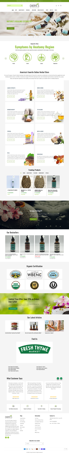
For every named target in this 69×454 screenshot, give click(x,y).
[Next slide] (35, 37)
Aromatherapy (22, 421)
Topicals (21, 425)
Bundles (21, 430)
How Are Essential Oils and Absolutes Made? (33, 333)
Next (63, 58)
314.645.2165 (54, 421)
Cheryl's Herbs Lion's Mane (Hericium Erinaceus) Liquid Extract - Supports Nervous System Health (42, 254)
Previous (6, 58)
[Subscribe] (42, 444)
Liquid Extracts (22, 418)
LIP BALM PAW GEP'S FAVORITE (12, 190)
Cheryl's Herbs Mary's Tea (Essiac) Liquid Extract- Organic (27, 254)
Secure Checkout (38, 428)
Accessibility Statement (39, 421)
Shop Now (10, 28)
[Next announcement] (52, 1)
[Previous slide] (31, 37)
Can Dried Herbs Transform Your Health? (12, 333)
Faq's (36, 430)
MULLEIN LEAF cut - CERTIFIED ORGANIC (26, 191)
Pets (21, 428)
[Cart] (61, 5)
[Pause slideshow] (38, 37)
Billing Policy (37, 432)
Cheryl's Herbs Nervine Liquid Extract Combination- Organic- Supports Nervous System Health (56, 255)
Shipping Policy (37, 423)
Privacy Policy (37, 425)
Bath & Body (22, 427)
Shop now (33, 219)
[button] (16, 10)
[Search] (22, 5)
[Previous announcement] (7, 1)
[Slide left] (58, 378)
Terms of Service (38, 427)
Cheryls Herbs (32, 452)
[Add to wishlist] (14, 177)
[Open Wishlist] (58, 5)
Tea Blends (22, 423)
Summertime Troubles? (49, 333)
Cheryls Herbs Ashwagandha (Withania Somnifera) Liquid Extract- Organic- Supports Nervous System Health (52, 191)
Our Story (36, 418)
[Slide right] (61, 378)
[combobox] (15, 5)
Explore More (13, 308)
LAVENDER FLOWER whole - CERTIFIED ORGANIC (39, 191)
